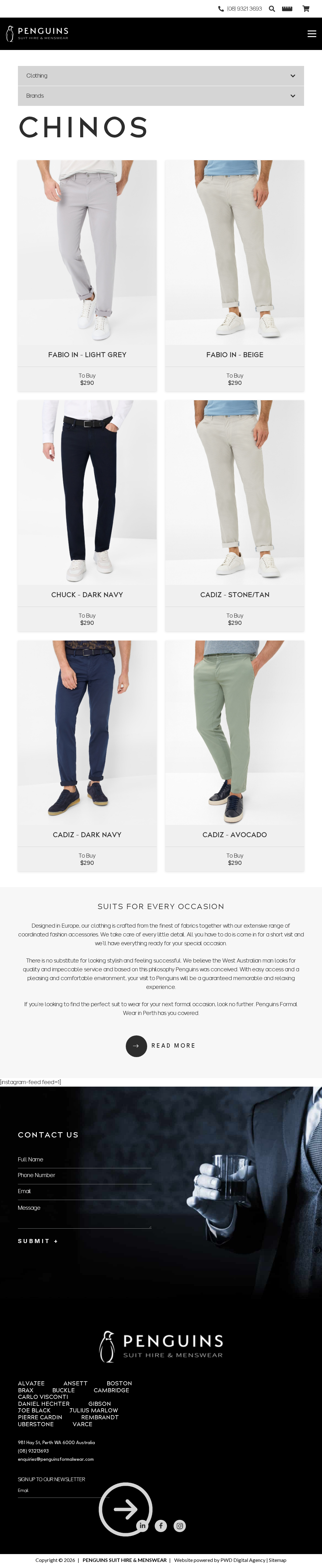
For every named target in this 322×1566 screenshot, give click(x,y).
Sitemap (277, 1560)
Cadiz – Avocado (235, 835)
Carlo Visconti (43, 1397)
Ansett (76, 1384)
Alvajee (31, 1384)
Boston (119, 1384)
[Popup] (287, 9)
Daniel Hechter (43, 1404)
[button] (272, 9)
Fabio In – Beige (235, 355)
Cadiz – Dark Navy (87, 835)
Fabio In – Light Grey (87, 355)
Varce (82, 1424)
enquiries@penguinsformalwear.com (56, 1459)
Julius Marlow (93, 1411)
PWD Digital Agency (242, 1560)
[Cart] (306, 9)
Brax (25, 1391)
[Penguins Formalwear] (37, 33)
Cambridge (111, 1391)
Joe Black (34, 1411)
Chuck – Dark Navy (87, 595)
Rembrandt (100, 1418)
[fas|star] (142, 1526)
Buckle (63, 1391)
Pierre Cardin (40, 1418)
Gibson (99, 1404)
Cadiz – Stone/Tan (234, 595)
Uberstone (36, 1424)
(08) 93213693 (33, 1451)
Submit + (38, 1241)
